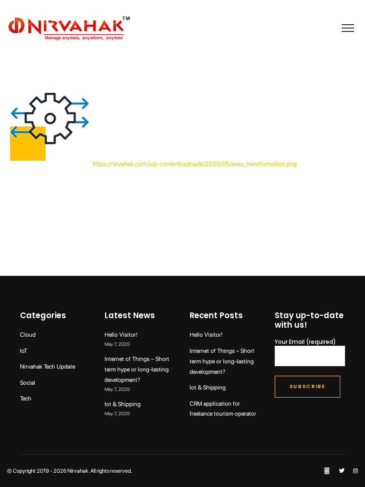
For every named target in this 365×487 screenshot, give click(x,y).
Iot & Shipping (123, 404)
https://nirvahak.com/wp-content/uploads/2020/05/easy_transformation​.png (195, 163)
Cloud (28, 334)
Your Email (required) (305, 342)
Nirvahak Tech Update (47, 366)
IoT (23, 350)
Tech (25, 398)
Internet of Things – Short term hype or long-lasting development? (137, 369)
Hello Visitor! (121, 334)
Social (27, 382)
